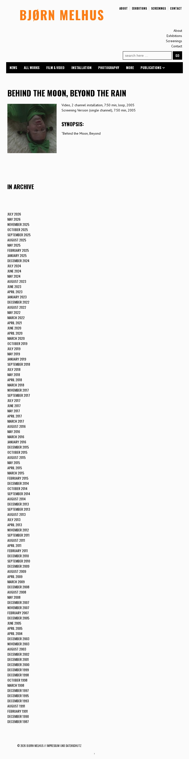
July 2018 (13, 369)
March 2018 (15, 384)
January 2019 (16, 358)
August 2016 (16, 426)
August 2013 (16, 514)
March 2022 (16, 317)
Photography (108, 67)
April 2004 (14, 633)
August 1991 (16, 705)
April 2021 (14, 322)
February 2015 (17, 478)
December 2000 (18, 664)
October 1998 (17, 680)
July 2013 (13, 519)
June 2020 (14, 327)
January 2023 (17, 296)
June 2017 (14, 405)
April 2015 (14, 467)
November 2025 (18, 224)
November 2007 (18, 607)
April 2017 (14, 415)
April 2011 (14, 545)
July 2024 (14, 265)
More (130, 67)
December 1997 (18, 690)
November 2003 (18, 643)
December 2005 (18, 617)
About (123, 8)
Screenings (158, 8)
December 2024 (18, 260)
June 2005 (14, 623)
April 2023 (14, 291)
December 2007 (18, 602)
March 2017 (15, 421)
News (13, 67)
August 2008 (16, 592)
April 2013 (14, 524)
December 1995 (18, 695)
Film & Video (55, 67)
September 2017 (18, 395)
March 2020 (16, 338)
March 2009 (16, 581)
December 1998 (18, 674)
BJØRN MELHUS (61, 14)
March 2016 (15, 436)
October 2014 (17, 488)
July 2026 (14, 214)
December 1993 (18, 700)
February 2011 (17, 550)
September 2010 (18, 560)
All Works (32, 67)
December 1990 (18, 716)
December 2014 (18, 483)
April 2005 (14, 628)
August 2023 (16, 281)
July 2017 (13, 400)
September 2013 (18, 509)
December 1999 (18, 669)
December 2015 (18, 447)
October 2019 (17, 343)
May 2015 (13, 462)
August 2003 (16, 648)
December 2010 (18, 555)
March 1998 (15, 685)
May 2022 (13, 312)
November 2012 (18, 529)
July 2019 (13, 348)
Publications (151, 67)
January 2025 (17, 255)
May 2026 (13, 219)
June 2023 (14, 286)
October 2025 (17, 229)
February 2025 (18, 250)
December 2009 (18, 566)
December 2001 (18, 659)
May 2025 (13, 245)
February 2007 (18, 612)
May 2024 (13, 276)
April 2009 (14, 576)
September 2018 (18, 364)
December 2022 (18, 302)
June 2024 (14, 270)
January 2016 (16, 441)
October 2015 (17, 452)
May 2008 (13, 597)
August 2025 (16, 239)
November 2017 (18, 390)
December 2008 (18, 586)
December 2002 (18, 654)
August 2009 (16, 571)
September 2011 (18, 535)
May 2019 (13, 353)
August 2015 (16, 457)
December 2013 (18, 503)
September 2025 (19, 234)
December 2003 (18, 638)
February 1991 (17, 711)
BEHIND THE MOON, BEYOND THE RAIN (66, 93)
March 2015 (15, 472)
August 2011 (16, 540)
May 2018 (13, 374)
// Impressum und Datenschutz (62, 746)
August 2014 (16, 498)
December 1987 (18, 721)
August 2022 (16, 307)
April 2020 (14, 333)
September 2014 (18, 493)
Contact (176, 8)
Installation (81, 67)
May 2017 (13, 410)
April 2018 (14, 379)
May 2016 (13, 431)
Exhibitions (139, 8)
